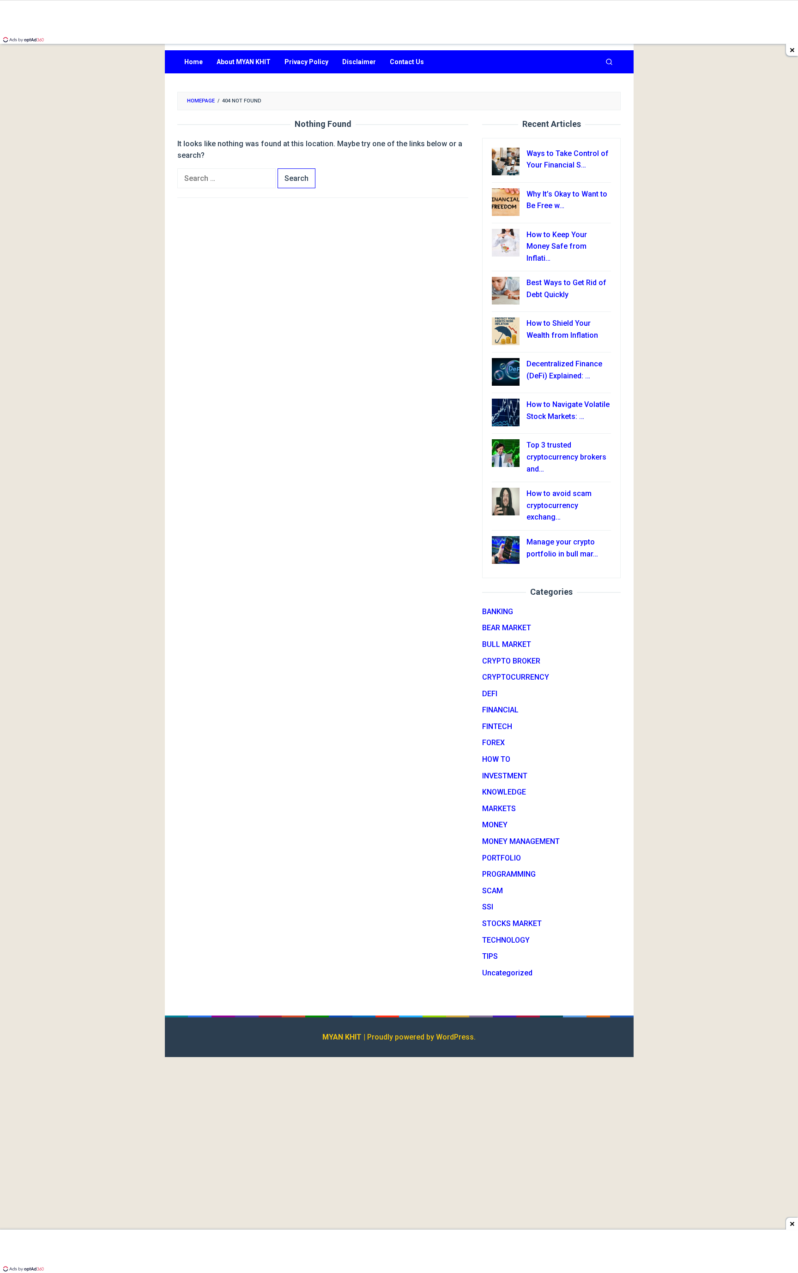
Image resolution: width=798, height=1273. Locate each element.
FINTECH (497, 726)
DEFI (489, 693)
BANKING (497, 611)
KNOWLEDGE (504, 792)
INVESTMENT (504, 775)
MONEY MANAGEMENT (521, 841)
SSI (487, 906)
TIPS (490, 956)
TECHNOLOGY (506, 940)
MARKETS (499, 808)
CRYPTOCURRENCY (515, 677)
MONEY (495, 824)
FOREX (493, 742)
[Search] (609, 61)
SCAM (492, 890)
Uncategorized (507, 972)
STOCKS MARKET (512, 923)
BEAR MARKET (506, 627)
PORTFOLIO (501, 858)
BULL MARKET (506, 644)
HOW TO (496, 759)
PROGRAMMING (509, 874)
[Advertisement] (551, 1126)
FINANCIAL (500, 709)
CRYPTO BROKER (511, 661)
